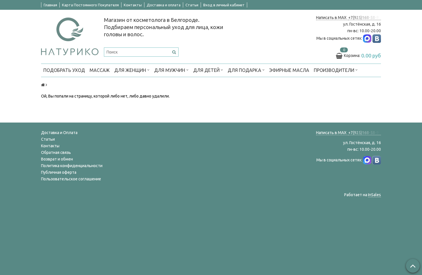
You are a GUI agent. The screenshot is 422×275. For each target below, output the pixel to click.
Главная (50, 5)
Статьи (191, 5)
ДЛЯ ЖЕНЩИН (130, 70)
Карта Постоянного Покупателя (90, 5)
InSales (374, 194)
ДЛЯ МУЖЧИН (170, 70)
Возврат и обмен (57, 159)
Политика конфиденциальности (71, 165)
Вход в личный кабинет (224, 5)
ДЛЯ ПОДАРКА (245, 70)
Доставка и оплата (164, 5)
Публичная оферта (58, 172)
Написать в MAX (332, 17)
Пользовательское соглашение (71, 179)
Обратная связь (56, 152)
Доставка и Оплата (59, 132)
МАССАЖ (100, 70)
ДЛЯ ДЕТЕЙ (207, 70)
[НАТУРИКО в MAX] (367, 38)
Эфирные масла (289, 70)
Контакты (133, 5)
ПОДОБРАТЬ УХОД (64, 70)
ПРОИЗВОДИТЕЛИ (334, 70)
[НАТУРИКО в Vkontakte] (376, 38)
